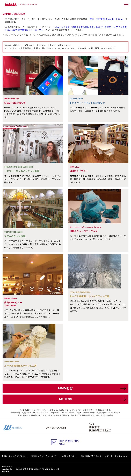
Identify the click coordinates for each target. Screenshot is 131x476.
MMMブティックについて (43, 456)
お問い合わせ (68, 456)
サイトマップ (120, 456)
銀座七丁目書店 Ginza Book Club (106, 19)
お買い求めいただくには (14, 456)
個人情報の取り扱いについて (95, 456)
